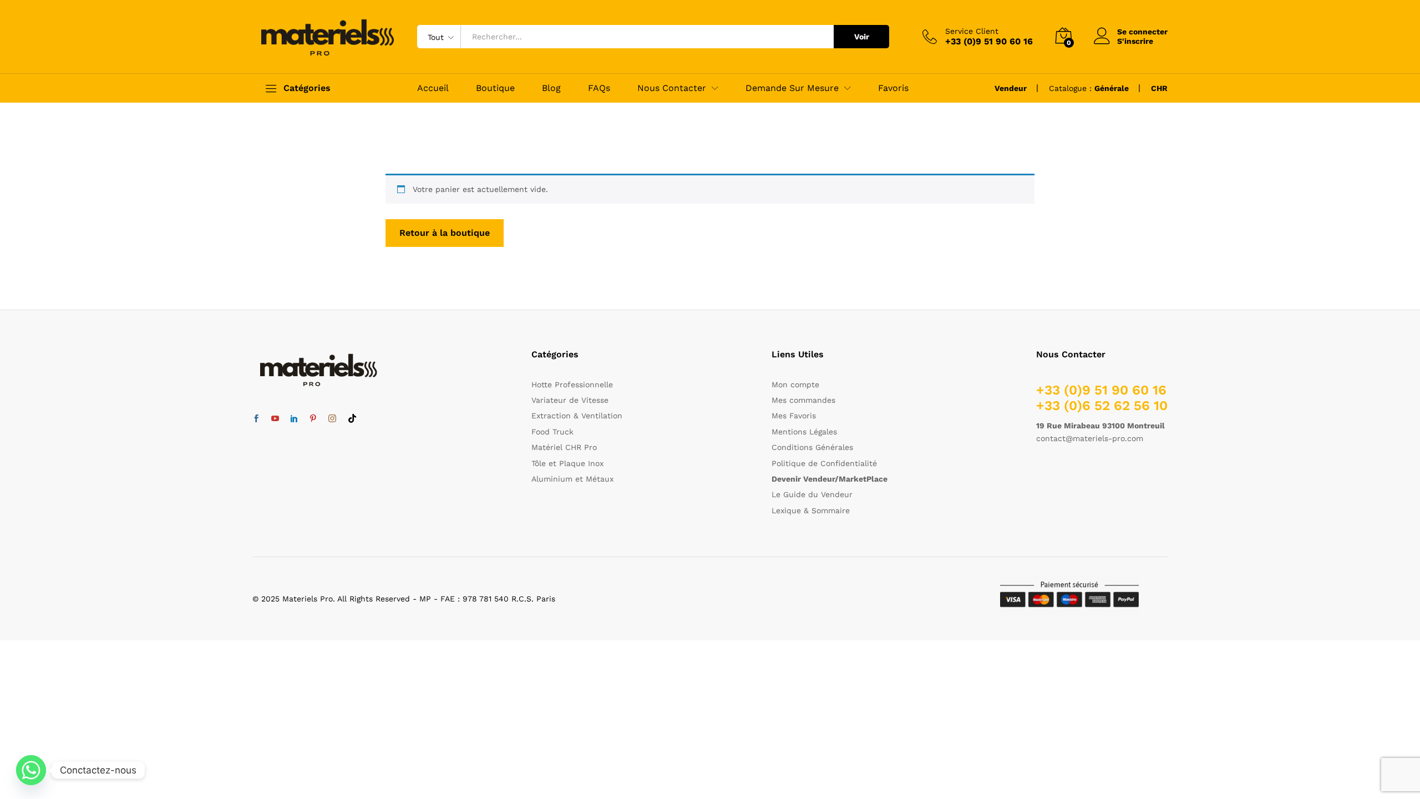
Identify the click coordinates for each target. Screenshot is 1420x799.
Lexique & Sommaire (811, 510)
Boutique (495, 88)
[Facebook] (256, 419)
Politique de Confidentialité (824, 463)
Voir (861, 36)
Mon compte (795, 384)
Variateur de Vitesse (569, 400)
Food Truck (552, 431)
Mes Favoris (794, 415)
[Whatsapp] (31, 770)
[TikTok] (352, 419)
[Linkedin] (294, 419)
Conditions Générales (812, 447)
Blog (551, 88)
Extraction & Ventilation (576, 415)
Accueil (433, 88)
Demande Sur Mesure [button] (792, 88)
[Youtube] (275, 419)
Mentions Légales (804, 431)
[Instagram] (332, 419)
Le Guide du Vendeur (812, 494)
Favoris (893, 88)
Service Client (971, 31)
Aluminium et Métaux (572, 478)
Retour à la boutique (444, 232)
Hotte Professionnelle (572, 384)
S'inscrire (1135, 41)
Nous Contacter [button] (671, 88)
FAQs (599, 88)
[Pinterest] (312, 419)
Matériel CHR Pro (564, 447)
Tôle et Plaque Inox (567, 463)
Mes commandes (803, 400)
